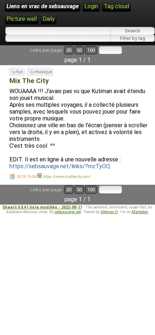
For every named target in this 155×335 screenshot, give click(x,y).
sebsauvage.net (68, 212)
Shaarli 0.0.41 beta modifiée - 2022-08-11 (42, 207)
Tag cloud (116, 6)
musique (43, 71)
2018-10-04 (26, 176)
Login (91, 6)
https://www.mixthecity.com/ (66, 176)
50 (79, 50)
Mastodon (140, 212)
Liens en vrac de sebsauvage (42, 6)
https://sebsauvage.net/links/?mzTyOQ (59, 166)
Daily (49, 18)
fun (20, 71)
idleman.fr (109, 212)
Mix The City (29, 81)
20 (68, 50)
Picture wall (21, 18)
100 (91, 50)
